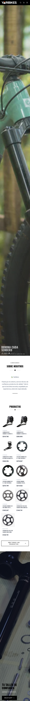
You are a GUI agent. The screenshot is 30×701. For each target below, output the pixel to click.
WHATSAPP (8, 698)
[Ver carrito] (23, 2)
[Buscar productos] (20, 2)
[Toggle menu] (27, 2)
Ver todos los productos (14, 543)
